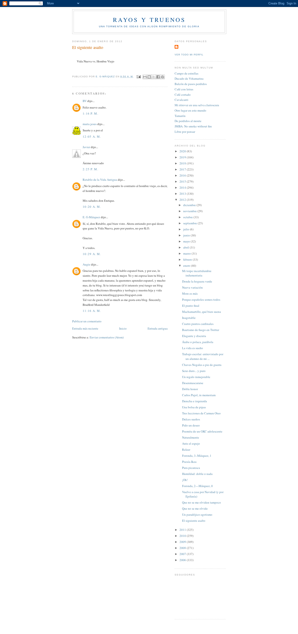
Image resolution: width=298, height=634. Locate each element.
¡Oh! (185, 480)
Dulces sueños (191, 419)
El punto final (190, 305)
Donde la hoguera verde (197, 281)
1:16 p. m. (90, 113)
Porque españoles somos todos (201, 299)
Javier (86, 147)
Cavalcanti (181, 100)
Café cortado (183, 94)
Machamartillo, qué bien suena (201, 312)
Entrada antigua (158, 328)
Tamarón (180, 116)
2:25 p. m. (90, 169)
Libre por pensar (185, 132)
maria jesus (90, 124)
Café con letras (184, 89)
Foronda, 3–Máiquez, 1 (196, 455)
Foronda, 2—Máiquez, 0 (197, 486)
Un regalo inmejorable (196, 377)
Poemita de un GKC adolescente (202, 431)
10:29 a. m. (92, 254)
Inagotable (189, 318)
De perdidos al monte (188, 121)
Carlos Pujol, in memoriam (199, 395)
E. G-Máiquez (91, 217)
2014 (183, 187)
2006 (183, 560)
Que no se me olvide (195, 508)
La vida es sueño (192, 348)
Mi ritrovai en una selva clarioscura (197, 105)
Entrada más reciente (85, 328)
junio (187, 235)
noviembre (190, 211)
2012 (183, 200)
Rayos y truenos (149, 20)
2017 (183, 169)
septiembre (190, 223)
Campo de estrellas (186, 73)
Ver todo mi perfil (189, 54)
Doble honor (190, 389)
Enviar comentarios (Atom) (107, 337)
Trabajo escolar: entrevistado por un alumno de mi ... (202, 356)
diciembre (189, 205)
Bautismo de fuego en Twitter (200, 330)
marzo (187, 253)
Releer (186, 449)
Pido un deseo (191, 425)
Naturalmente (190, 437)
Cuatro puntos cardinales (197, 324)
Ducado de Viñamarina (189, 78)
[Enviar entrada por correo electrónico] (139, 76)
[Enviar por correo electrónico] (144, 77)
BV (85, 101)
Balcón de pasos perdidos (191, 84)
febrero (188, 259)
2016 (183, 175)
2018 (183, 163)
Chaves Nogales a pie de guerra (201, 365)
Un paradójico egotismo (197, 514)
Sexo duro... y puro (194, 371)
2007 (183, 554)
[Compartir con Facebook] (158, 77)
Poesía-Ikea (189, 462)
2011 (183, 530)
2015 (183, 181)
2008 (183, 548)
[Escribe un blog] (149, 77)
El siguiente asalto (193, 520)
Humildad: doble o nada (197, 474)
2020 (183, 151)
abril (186, 247)
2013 (183, 193)
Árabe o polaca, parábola (197, 342)
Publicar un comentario (87, 321)
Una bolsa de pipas (194, 407)
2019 (183, 157)
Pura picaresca (191, 468)
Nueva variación (192, 287)
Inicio (123, 328)
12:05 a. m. (92, 136)
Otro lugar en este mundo (190, 110)
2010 (183, 536)
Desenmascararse (192, 383)
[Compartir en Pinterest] (162, 77)
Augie (86, 264)
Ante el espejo (191, 443)
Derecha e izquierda (194, 401)
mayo (187, 241)
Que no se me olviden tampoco (201, 502)
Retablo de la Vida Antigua (100, 179)
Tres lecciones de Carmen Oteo (201, 413)
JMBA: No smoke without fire (193, 126)
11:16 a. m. (92, 311)
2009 (183, 542)
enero (187, 265)
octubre (188, 217)
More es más (190, 293)
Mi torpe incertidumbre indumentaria (196, 273)
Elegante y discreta (194, 336)
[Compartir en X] (153, 77)
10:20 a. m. (92, 207)
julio (186, 229)
